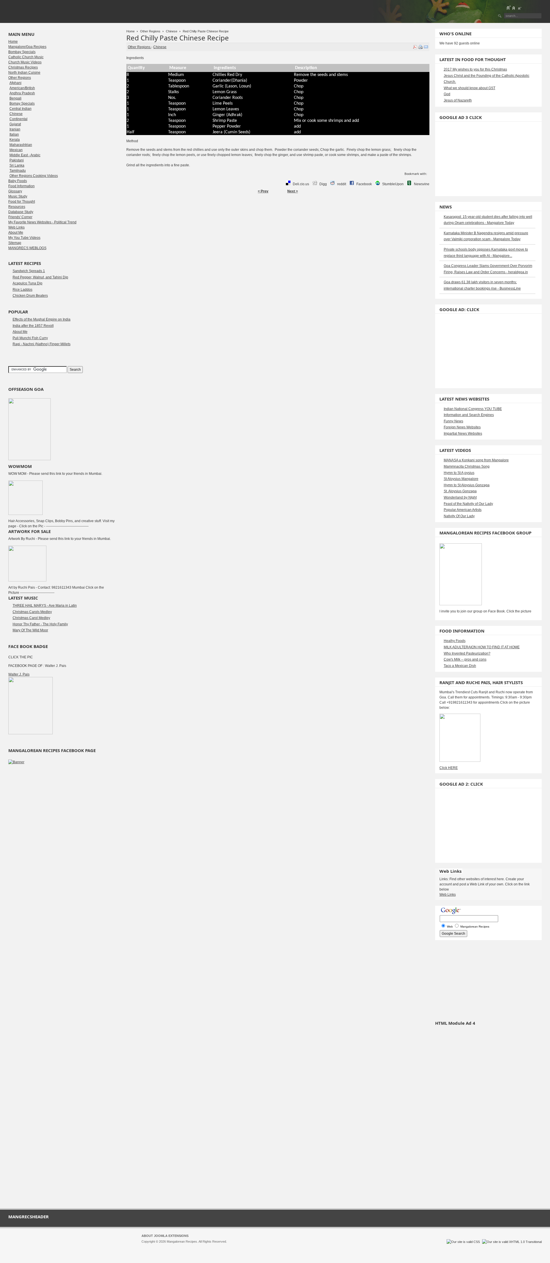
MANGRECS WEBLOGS (27, 248)
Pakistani (16, 160)
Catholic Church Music (26, 57)
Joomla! (147, 1246)
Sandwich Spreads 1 (29, 271)
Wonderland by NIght (460, 497)
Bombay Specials (22, 52)
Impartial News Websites (463, 434)
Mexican (16, 150)
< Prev (263, 191)
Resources (16, 207)
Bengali (15, 98)
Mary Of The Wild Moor (30, 630)
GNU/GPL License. (217, 1246)
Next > (292, 191)
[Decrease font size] (519, 7)
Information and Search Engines (469, 415)
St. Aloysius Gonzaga (460, 491)
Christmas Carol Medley (31, 618)
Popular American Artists (463, 510)
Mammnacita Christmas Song (467, 466)
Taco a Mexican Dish (460, 666)
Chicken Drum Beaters (30, 296)
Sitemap (14, 243)
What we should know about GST (469, 88)
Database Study (20, 212)
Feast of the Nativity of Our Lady (468, 504)
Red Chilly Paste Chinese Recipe (177, 37)
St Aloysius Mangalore (461, 479)
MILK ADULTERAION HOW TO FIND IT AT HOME (482, 647)
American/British (22, 88)
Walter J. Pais (19, 674)
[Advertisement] (278, 214)
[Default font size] (514, 7)
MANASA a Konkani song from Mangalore (476, 460)
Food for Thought (21, 202)
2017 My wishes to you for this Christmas (475, 69)
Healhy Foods (454, 641)
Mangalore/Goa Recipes (27, 47)
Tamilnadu (17, 171)
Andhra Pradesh (22, 93)
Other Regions (150, 31)
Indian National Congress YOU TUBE (473, 409)
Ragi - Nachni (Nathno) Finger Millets (41, 344)
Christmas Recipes (23, 67)
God (447, 94)
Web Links (16, 227)
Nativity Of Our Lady (459, 516)
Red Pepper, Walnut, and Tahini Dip (40, 277)
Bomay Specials (22, 103)
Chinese (171, 31)
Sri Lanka (16, 165)
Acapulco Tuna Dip (27, 283)
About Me (15, 233)
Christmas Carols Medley (32, 612)
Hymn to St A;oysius (459, 473)
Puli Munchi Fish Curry (30, 338)
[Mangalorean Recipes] (39, 11)
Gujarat (15, 124)
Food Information (21, 186)
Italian (14, 134)
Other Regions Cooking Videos (33, 176)
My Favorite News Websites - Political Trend (42, 222)
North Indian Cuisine (24, 73)
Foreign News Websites (462, 427)
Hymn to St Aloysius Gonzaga (467, 485)
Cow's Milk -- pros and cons (465, 659)
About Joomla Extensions (165, 1235)
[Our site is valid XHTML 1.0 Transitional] (512, 1242)
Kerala (14, 140)
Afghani (15, 83)
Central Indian (20, 109)
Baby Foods (17, 181)
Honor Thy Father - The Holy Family (40, 624)
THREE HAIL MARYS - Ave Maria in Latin (45, 606)
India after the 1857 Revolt (33, 326)
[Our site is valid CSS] (464, 1242)
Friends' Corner (20, 217)
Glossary (15, 191)
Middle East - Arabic (24, 155)
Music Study (17, 196)
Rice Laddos (22, 290)
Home (130, 31)
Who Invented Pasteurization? (467, 653)
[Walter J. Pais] (30, 733)
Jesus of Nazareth (458, 100)
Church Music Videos (25, 62)
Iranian (14, 129)
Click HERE (448, 768)
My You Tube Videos (24, 238)
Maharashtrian (20, 145)
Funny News (453, 421)
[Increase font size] (508, 7)
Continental (18, 119)
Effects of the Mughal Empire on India (41, 319)
